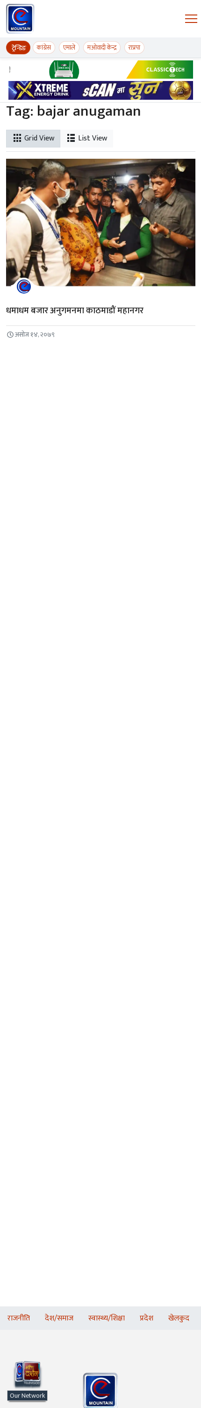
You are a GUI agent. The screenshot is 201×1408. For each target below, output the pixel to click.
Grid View (38, 138)
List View (91, 138)
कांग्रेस (44, 47)
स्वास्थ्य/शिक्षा (106, 1318)
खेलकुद (178, 1318)
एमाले (69, 47)
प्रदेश (146, 1318)
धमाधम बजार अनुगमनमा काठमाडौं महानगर (75, 310)
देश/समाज (59, 1318)
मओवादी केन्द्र (101, 47)
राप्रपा (134, 47)
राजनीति (18, 1318)
